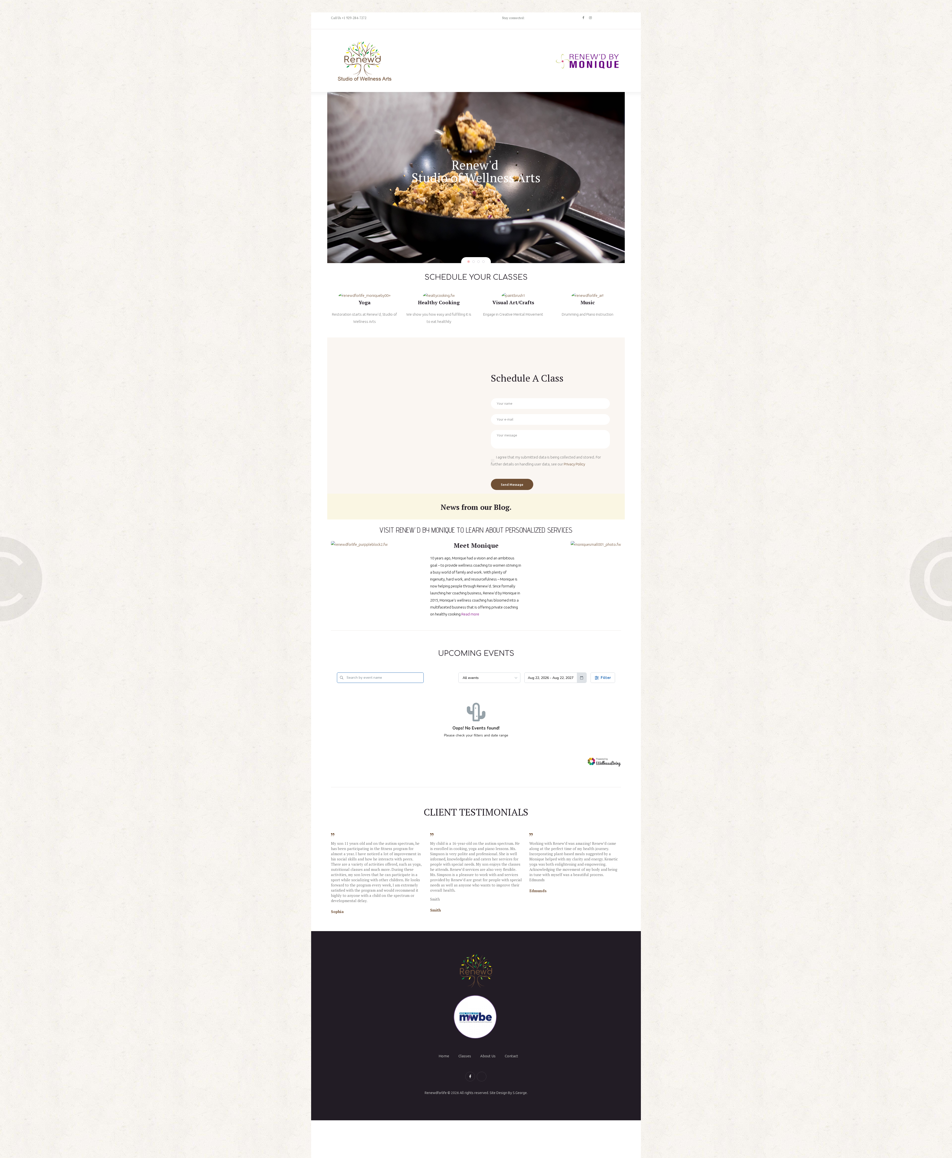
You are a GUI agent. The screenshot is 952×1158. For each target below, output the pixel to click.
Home (444, 1056)
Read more (470, 614)
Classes (464, 1056)
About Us (488, 1056)
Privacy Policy (574, 464)
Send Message (512, 484)
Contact (511, 1056)
